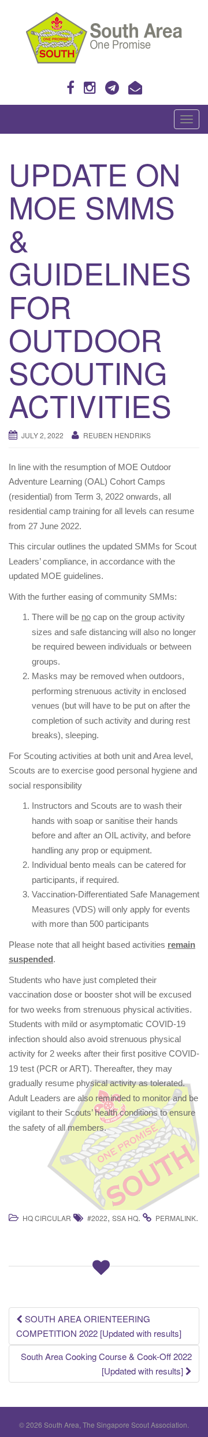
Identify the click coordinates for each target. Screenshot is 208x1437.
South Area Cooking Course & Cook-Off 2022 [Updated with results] (106, 1363)
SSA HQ (125, 1218)
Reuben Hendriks (117, 435)
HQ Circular (47, 1218)
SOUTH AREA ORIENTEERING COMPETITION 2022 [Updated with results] (98, 1326)
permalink (175, 1218)
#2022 (97, 1218)
